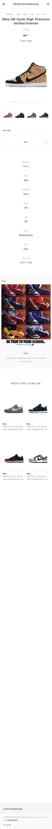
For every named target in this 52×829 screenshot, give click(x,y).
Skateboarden (26, 235)
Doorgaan (7, 825)
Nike (18, 14)
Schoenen (9, 14)
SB (32, 14)
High (26, 249)
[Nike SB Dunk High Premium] (8, 115)
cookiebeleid (12, 820)
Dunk (25, 14)
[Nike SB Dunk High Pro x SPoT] (20, 115)
